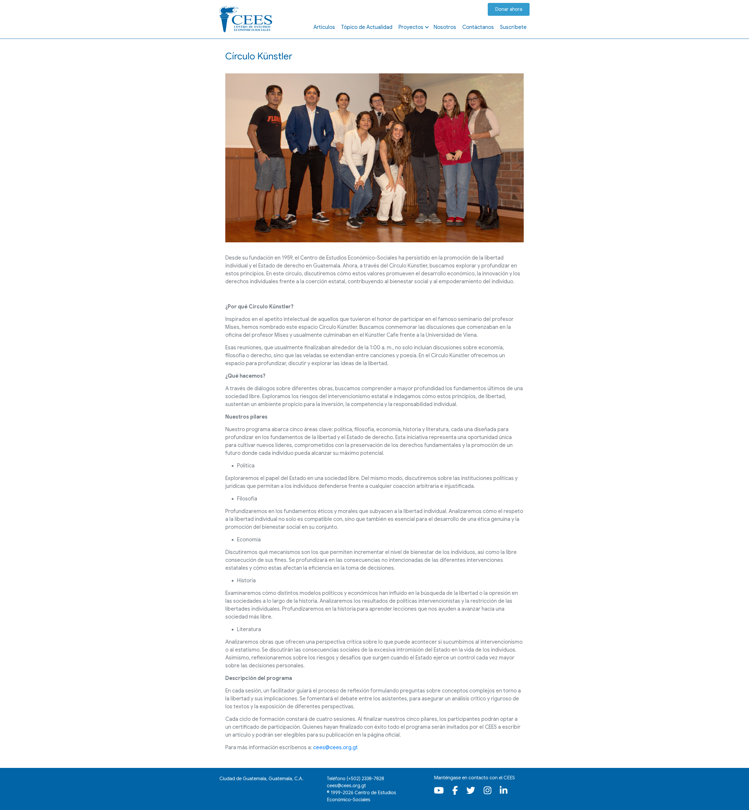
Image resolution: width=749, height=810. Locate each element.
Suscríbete (513, 27)
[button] (426, 27)
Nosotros (445, 27)
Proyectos (410, 27)
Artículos (324, 27)
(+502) (365, 779)
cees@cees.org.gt (335, 747)
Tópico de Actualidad (366, 27)
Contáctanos (478, 27)
